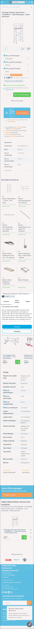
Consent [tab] (6, 301)
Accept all (17, 326)
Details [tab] (28, 301)
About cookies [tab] (17, 301)
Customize (17, 331)
